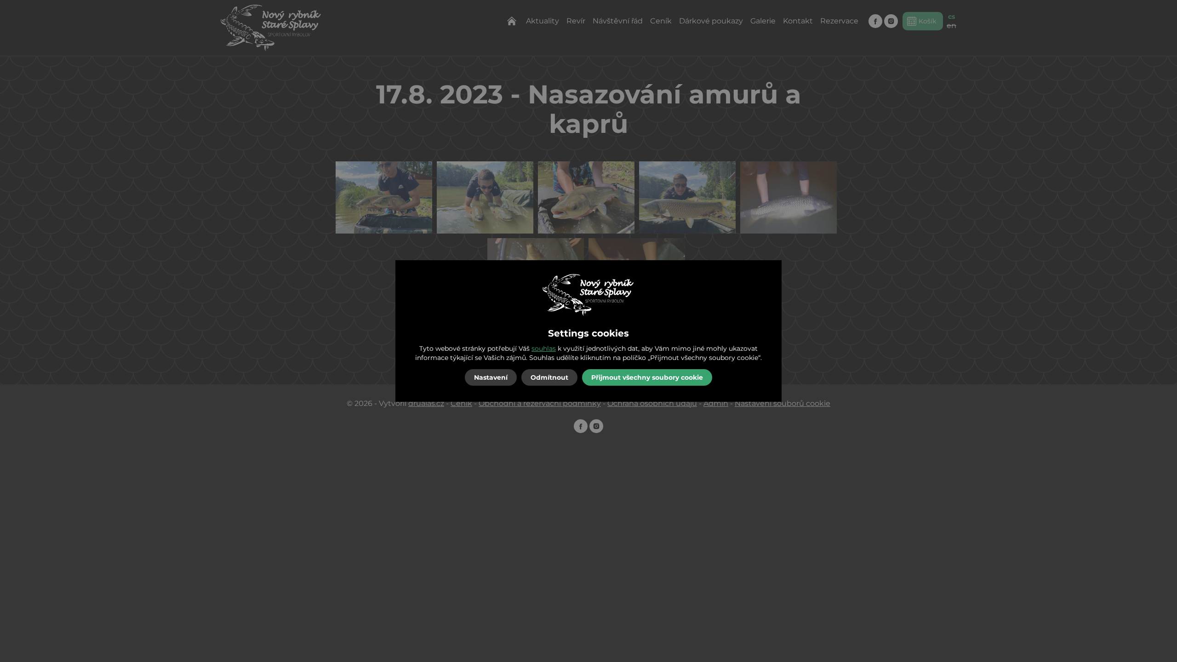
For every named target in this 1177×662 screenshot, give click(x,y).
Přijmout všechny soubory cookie (647, 377)
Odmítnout (549, 377)
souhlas (543, 348)
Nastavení (491, 377)
